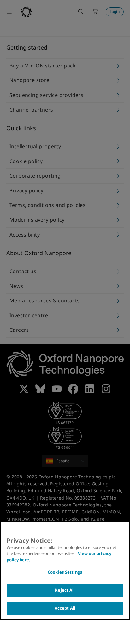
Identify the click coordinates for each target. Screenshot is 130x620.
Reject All (65, 590)
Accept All (65, 608)
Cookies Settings (65, 572)
